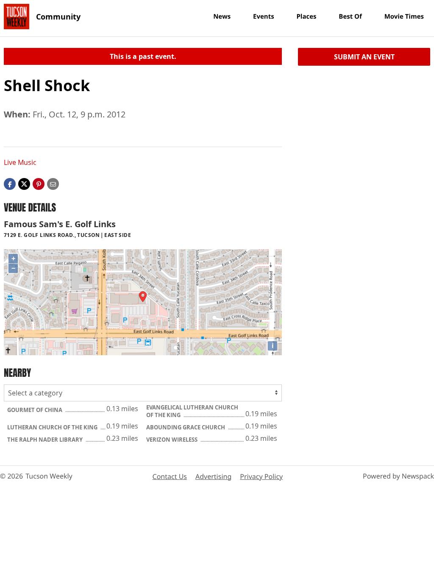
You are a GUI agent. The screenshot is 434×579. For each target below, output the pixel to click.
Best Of (350, 16)
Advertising (213, 476)
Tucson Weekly (48, 476)
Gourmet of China (35, 410)
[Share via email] (53, 183)
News (222, 16)
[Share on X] (24, 183)
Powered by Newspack (398, 476)
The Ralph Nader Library (45, 439)
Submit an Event (364, 56)
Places (306, 16)
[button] (39, 183)
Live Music (20, 162)
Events (263, 16)
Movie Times (404, 16)
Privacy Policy (261, 476)
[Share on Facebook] (10, 183)
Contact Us (170, 476)
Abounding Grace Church (186, 427)
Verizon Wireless (172, 439)
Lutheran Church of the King (53, 427)
